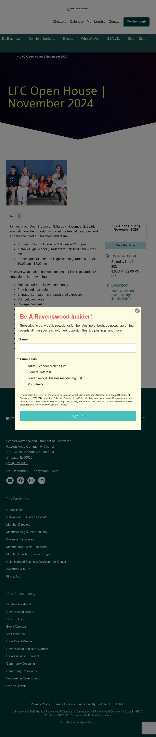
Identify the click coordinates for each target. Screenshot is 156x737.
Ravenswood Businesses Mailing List (55, 377)
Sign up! (78, 415)
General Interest (39, 371)
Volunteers (35, 384)
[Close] (137, 310)
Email (24, 339)
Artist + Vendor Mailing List (47, 365)
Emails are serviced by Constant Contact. (46, 404)
